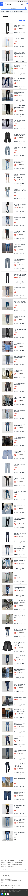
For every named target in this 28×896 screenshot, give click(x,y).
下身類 (17, 11)
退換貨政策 (3, 862)
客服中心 (25, 1)
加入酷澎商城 (3, 866)
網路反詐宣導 (10, 866)
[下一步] (21, 845)
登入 (18, 1)
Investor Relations (10, 860)
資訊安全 (8, 864)
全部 (2, 8)
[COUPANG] (5, 876)
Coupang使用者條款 (20, 860)
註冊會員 (21, 1)
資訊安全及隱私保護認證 (17, 864)
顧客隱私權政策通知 (18, 862)
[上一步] (7, 845)
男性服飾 (13, 11)
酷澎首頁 (3, 11)
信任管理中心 (10, 862)
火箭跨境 (8, 11)
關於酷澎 (2, 860)
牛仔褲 (21, 11)
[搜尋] (25, 8)
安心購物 (3, 864)
